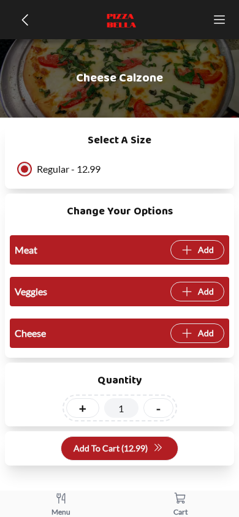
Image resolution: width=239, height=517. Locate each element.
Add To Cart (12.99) (111, 448)
